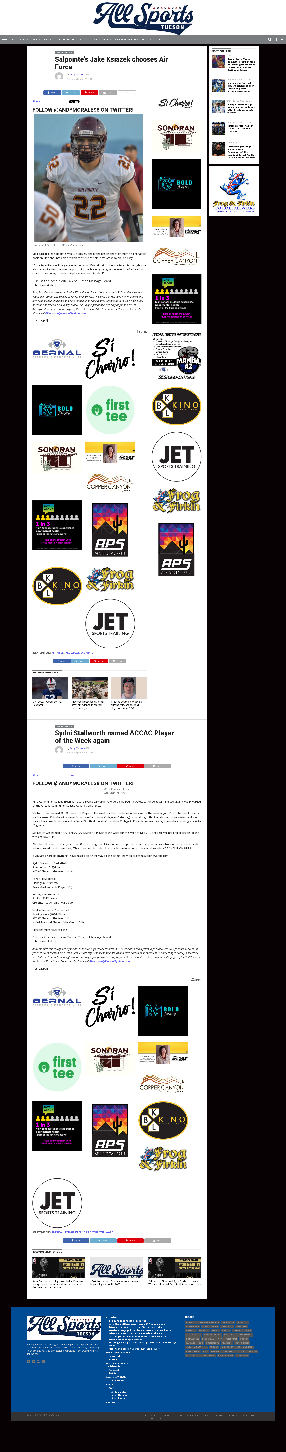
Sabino (215, 1331)
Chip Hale (227, 1351)
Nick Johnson (242, 1343)
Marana (215, 1351)
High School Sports (76, 39)
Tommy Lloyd (244, 1335)
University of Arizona (44, 39)
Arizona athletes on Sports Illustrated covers (134, 1348)
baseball (191, 1331)
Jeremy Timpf (83, 1232)
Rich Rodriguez (210, 1326)
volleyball (231, 1339)
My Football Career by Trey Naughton (47, 703)
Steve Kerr (242, 1355)
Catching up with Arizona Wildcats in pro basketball (138, 1336)
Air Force (57, 653)
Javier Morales (119, 1394)
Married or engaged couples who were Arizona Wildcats (140, 1330)
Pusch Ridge (212, 1343)
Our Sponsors (116, 1380)
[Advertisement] (176, 633)
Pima (220, 1339)
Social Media (101, 39)
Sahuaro (190, 1343)
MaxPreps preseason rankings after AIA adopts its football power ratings (88, 704)
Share (36, 101)
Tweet (73, 775)
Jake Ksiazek (72, 653)
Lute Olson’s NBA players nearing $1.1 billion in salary (138, 1323)
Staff (111, 1388)
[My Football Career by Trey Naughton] (50, 697)
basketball (208, 1339)
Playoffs (227, 1343)
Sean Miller (228, 1322)
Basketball (115, 1356)
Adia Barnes (192, 1326)
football (229, 1335)
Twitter (113, 1373)
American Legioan (63, 1232)
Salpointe (87, 653)
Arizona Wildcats (209, 1322)
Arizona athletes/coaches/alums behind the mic (135, 1333)
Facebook (114, 1369)
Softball (204, 1331)
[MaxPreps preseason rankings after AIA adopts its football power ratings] (90, 697)
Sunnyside (241, 1326)
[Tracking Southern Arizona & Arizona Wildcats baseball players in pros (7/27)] (129, 697)
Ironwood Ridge (242, 1331)
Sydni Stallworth (103, 1232)
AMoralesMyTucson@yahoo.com (65, 313)
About (145, 39)
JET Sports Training (246, 1351)
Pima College (193, 1351)
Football (113, 1359)
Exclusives (19, 39)
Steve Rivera (118, 1398)
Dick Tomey (227, 1347)
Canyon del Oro (212, 1335)
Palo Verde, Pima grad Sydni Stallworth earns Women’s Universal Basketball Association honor (174, 1283)
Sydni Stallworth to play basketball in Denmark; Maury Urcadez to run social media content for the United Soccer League (58, 1284)
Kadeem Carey (225, 1355)
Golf (205, 1351)
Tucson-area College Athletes (125, 1339)
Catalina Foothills (196, 1347)
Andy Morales (77, 74)
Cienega (226, 1331)
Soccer (244, 1339)
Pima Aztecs (192, 1339)
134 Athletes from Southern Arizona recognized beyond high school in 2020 (116, 1283)
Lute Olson (227, 1326)
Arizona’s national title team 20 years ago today (135, 1327)
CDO (201, 1343)
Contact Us (161, 39)
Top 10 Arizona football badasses (127, 1320)
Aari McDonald (245, 1347)
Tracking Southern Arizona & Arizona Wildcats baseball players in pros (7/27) (126, 704)
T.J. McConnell (207, 1355)
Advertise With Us (125, 39)
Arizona (214, 1347)
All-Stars (191, 1355)
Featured (191, 1322)
